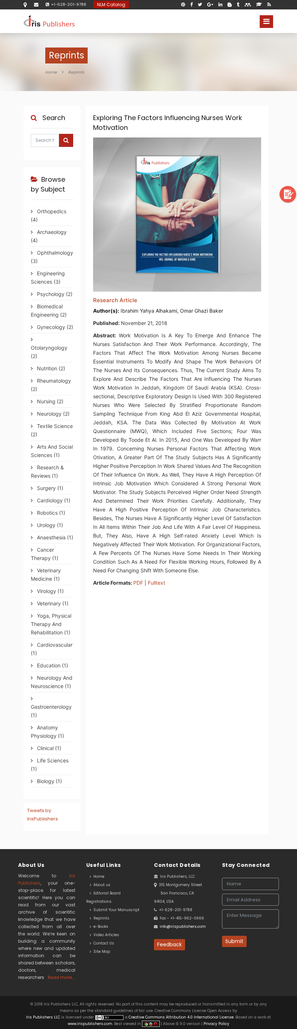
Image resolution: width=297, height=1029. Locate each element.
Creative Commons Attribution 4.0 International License (181, 1017)
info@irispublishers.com (183, 926)
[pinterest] (183, 4)
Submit (234, 941)
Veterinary (51, 603)
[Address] (25, 4)
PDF (138, 583)
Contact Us (102, 943)
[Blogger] (229, 4)
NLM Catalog (111, 4)
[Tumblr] (238, 4)
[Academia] (259, 4)
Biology (48, 781)
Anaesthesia (54, 537)
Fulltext (156, 583)
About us (100, 885)
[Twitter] (200, 4)
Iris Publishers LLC (43, 1017)
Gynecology (54, 327)
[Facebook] (191, 4)
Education (51, 665)
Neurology (52, 414)
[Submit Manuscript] (288, 193)
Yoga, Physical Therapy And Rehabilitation (51, 624)
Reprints (76, 72)
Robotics (50, 513)
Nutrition (50, 368)
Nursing (49, 401)
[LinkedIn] (220, 4)
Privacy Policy (215, 1023)
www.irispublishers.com (90, 1023)
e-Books (99, 926)
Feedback (169, 944)
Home (51, 72)
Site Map (100, 951)
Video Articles (105, 935)
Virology (49, 591)
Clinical (48, 748)
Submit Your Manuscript (115, 910)
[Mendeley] (248, 4)
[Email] (36, 4)
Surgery (49, 488)
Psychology (53, 294)
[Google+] (210, 4)
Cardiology (52, 500)
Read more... (61, 977)
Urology (49, 525)
